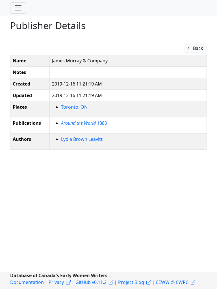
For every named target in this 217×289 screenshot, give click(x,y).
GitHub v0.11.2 (91, 282)
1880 (84, 123)
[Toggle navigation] (18, 8)
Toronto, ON (74, 107)
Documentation (27, 282)
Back (197, 48)
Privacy (56, 282)
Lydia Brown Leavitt (82, 139)
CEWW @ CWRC (172, 282)
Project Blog (131, 282)
